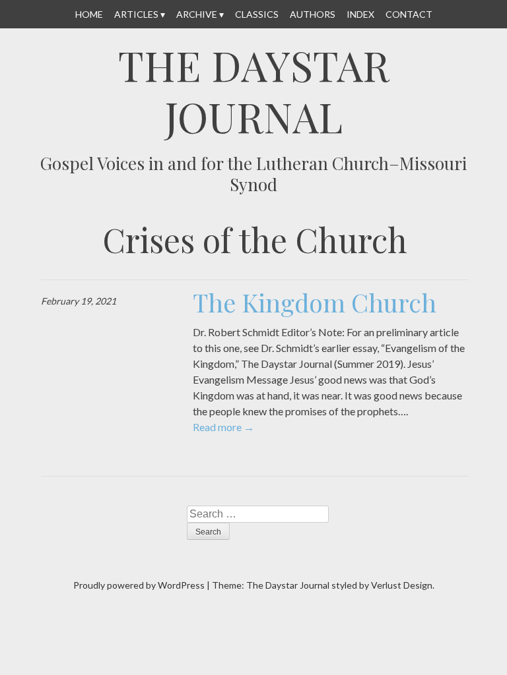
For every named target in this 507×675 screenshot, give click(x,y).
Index (360, 14)
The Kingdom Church (314, 302)
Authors (312, 14)
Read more (223, 427)
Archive (196, 14)
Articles (136, 14)
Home (89, 14)
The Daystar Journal (253, 90)
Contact (409, 14)
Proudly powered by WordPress (139, 585)
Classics (257, 14)
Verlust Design (401, 585)
